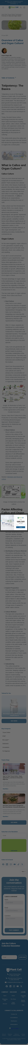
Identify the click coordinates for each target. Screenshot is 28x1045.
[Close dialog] (26, 515)
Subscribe (20, 527)
